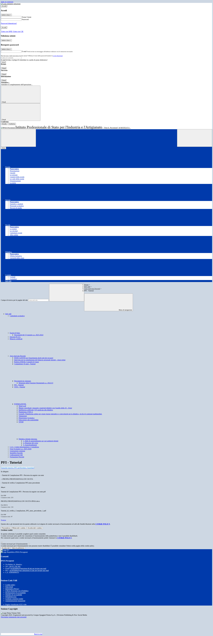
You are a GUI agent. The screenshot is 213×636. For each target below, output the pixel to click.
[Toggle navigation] (18, 138)
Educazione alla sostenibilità (28, 420)
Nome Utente (26, 17)
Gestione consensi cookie (14, 599)
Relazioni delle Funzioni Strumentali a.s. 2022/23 (36, 383)
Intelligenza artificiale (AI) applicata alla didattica (36, 410)
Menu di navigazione (125, 310)
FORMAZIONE (20, 404)
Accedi (4, 6)
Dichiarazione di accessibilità (15, 593)
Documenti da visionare (22, 381)
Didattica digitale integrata (28, 439)
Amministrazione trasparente (15, 601)
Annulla (4, 124)
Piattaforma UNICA (26, 412)
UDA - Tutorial (19, 387)
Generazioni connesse (17, 451)
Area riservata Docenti (92, 289)
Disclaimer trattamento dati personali (13, 617)
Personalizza (6, 528)
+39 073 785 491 (14, 566)
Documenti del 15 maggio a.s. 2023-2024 (28, 335)
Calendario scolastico (17, 316)
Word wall (22, 406)
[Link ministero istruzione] (11, 4)
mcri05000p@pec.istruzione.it (29, 570)
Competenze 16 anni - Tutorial (25, 364)
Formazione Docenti (17, 457)
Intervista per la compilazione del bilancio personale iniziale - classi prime (39, 360)
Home (86, 285)
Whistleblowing (10, 597)
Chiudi (4, 68)
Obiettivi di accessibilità (13, 595)
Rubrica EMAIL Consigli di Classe (26, 362)
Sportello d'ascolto (16, 453)
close (3, 148)
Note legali (9, 587)
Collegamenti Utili (16, 455)
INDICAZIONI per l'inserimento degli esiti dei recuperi (33, 358)
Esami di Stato (15, 333)
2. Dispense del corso (30, 443)
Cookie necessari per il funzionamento (14, 544)
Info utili (87, 287)
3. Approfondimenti (30, 445)
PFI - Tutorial (19, 385)
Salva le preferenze (18, 548)
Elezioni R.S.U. (15, 337)
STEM (21, 422)
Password (25, 19)
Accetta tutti (35, 528)
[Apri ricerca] (194, 138)
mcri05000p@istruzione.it (28, 568)
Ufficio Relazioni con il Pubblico (16, 591)
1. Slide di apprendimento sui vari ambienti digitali (40, 441)
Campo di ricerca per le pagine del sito (14, 300)
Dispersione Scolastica (26, 418)
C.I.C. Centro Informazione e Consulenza (24, 447)
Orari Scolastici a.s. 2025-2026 (20, 449)
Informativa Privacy (12, 589)
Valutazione (23, 416)
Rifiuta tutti (19, 528)
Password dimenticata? (9, 23)
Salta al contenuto (7, 2)
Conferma (12, 124)
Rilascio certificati (16, 339)
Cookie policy (10, 585)
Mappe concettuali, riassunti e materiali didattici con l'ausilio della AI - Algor (45, 408)
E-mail (24, 51)
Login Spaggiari (58, 56)
